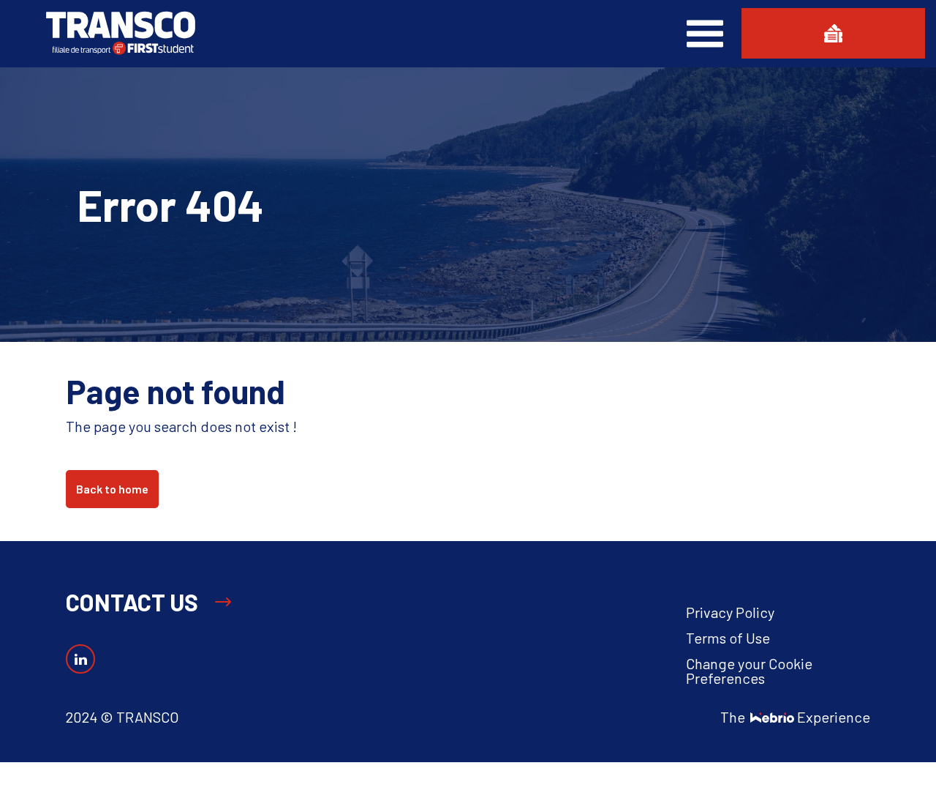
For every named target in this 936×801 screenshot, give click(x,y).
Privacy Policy (730, 612)
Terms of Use (728, 637)
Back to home (112, 489)
